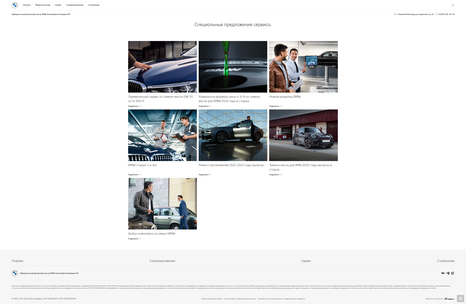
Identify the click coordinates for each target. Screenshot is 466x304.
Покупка (27, 5)
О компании (93, 5)
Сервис (58, 5)
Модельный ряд (42, 5)
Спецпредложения (74, 5)
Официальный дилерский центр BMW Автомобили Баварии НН (41, 14)
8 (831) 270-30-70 (446, 14)
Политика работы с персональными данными (240, 299)
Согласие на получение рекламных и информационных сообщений (281, 299)
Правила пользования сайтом (211, 299)
